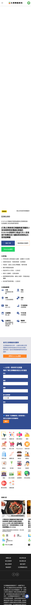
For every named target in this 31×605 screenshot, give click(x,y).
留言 (4, 402)
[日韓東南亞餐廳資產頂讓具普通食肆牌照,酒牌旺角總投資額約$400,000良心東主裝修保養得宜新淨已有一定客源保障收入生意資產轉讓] (13, 508)
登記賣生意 (22, 561)
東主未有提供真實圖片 (17, 515)
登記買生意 (22, 558)
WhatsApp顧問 (8, 249)
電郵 (4, 387)
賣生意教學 (8, 564)
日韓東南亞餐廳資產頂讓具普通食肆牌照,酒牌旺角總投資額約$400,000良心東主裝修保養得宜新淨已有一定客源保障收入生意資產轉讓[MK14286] (12, 523)
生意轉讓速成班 (22, 567)
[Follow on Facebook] (13, 574)
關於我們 (22, 564)
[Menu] (2, 3)
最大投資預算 (6, 395)
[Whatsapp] (27, 596)
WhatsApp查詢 (9, 544)
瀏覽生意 (8, 558)
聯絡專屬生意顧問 (23, 243)
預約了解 (8, 243)
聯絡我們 (8, 567)
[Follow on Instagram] (17, 574)
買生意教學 (8, 561)
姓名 (4, 373)
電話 (4, 380)
